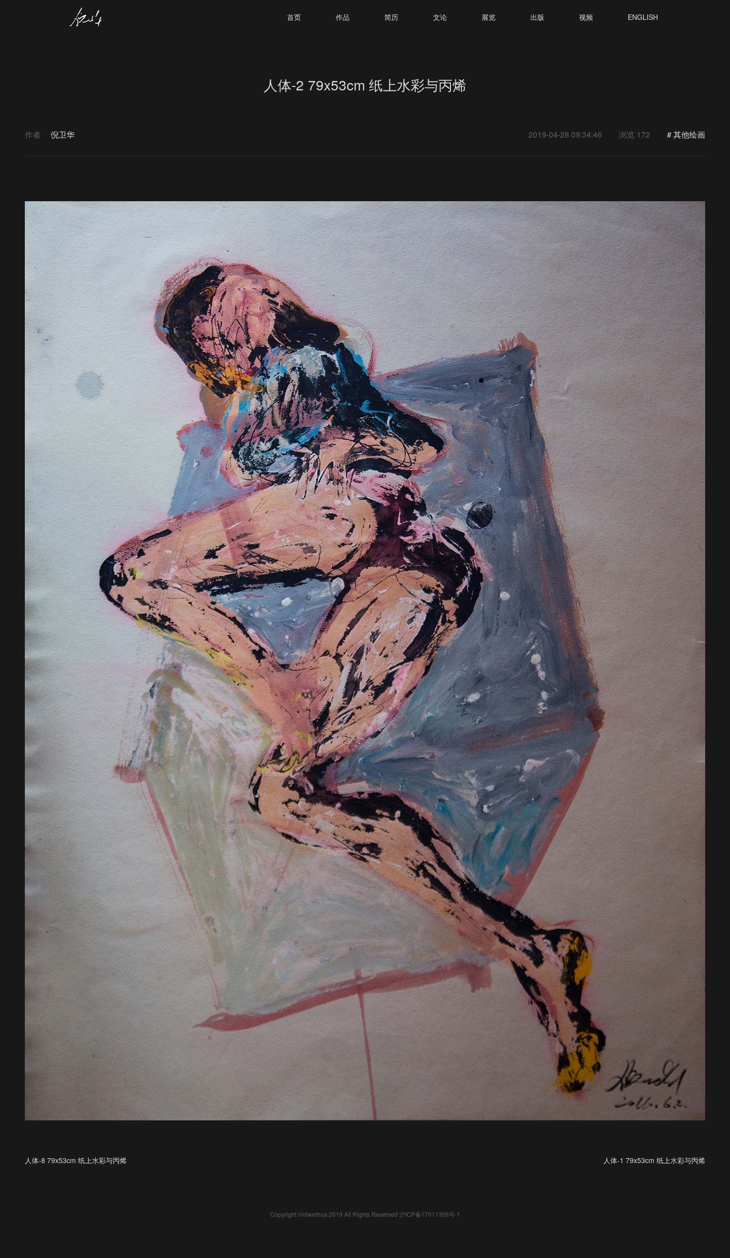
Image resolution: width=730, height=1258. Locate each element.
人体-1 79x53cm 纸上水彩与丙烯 (654, 1160)
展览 (489, 17)
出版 (537, 17)
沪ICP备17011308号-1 (429, 1214)
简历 (391, 17)
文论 (440, 17)
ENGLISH (643, 17)
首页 (294, 17)
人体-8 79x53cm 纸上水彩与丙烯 (76, 1160)
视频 (586, 17)
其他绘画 (689, 134)
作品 (343, 17)
